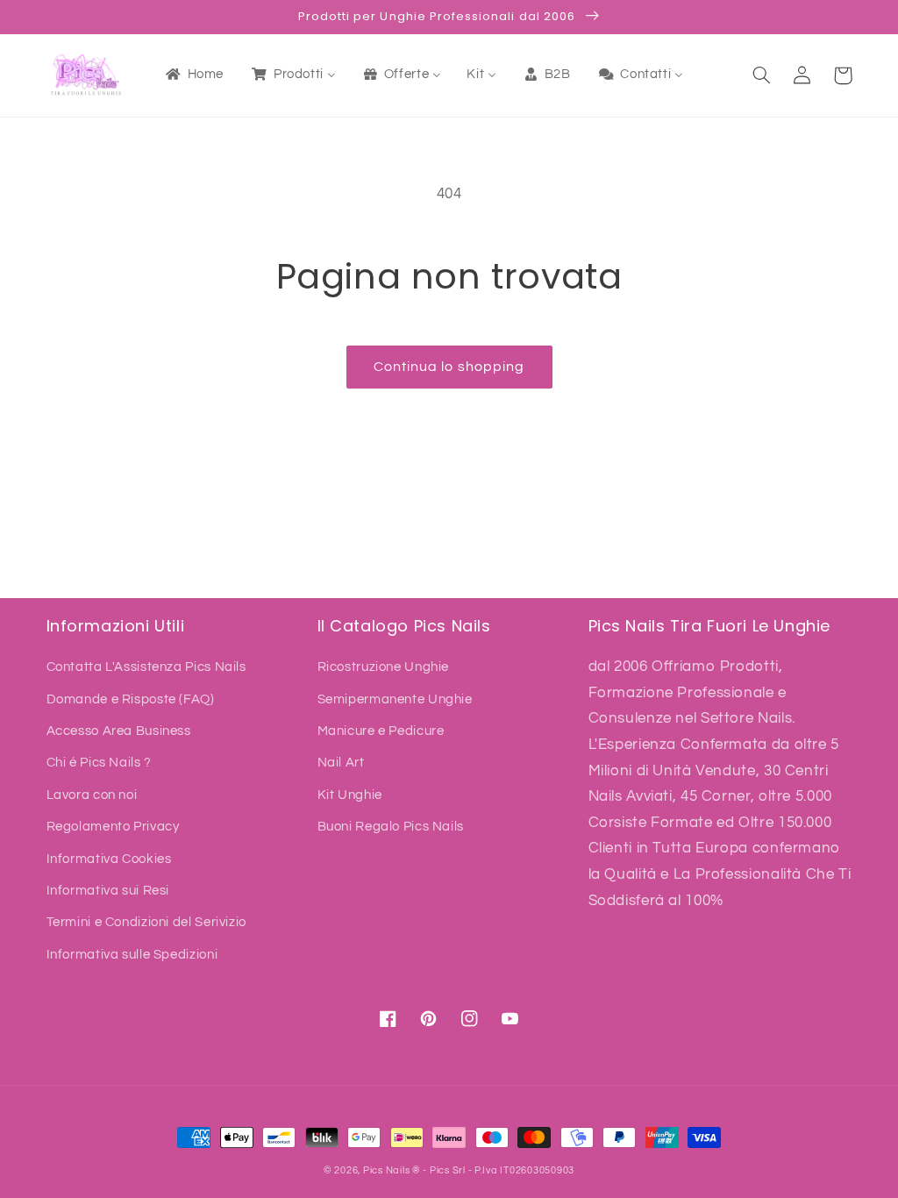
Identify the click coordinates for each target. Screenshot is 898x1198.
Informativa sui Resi (108, 890)
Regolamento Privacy (113, 826)
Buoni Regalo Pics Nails (391, 826)
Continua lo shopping (449, 367)
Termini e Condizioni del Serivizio (146, 922)
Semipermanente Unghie (395, 699)
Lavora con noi (92, 795)
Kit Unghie (349, 795)
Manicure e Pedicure (381, 731)
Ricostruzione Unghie (383, 667)
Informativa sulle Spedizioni (132, 954)
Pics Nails (386, 1170)
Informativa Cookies (109, 859)
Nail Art (341, 762)
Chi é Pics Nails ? (99, 762)
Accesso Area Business (118, 731)
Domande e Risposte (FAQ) (130, 699)
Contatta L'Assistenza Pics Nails (146, 667)
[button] (762, 75)
